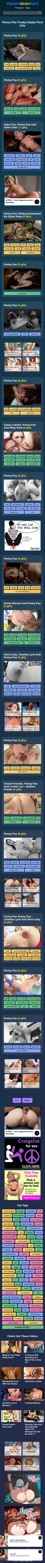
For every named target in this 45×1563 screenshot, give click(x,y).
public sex (9, 1228)
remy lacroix (8, 1284)
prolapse (17, 694)
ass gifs (39, 1224)
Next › (27, 1100)
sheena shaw (35, 1314)
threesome (32, 643)
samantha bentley (11, 1288)
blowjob (38, 1319)
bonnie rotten (9, 1211)
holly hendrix (16, 1301)
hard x (39, 1215)
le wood (38, 1301)
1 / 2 (17, 1100)
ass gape (18, 1319)
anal (6, 64)
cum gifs (30, 1215)
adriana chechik (9, 1237)
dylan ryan (15, 245)
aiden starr (8, 109)
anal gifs (14, 64)
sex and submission (23, 68)
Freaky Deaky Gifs (25, 1561)
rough (18, 163)
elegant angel (9, 1276)
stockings (35, 163)
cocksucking (20, 456)
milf (25, 1267)
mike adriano (9, 460)
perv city (31, 460)
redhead (35, 1006)
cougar (27, 1297)
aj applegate (36, 1280)
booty (18, 1250)
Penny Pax (15, 35)
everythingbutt (29, 818)
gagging (38, 1297)
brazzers (24, 1263)
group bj (30, 456)
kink (38, 64)
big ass (7, 1280)
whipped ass (31, 253)
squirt (16, 1220)
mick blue (28, 1250)
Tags (28, 8)
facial (26, 1288)
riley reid (9, 464)
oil (15, 1280)
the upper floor (22, 167)
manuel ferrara (10, 1254)
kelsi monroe (36, 1306)
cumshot (31, 1237)
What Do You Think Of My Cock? (11, 1356)
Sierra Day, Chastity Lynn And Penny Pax (22, 656)
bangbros (7, 1215)
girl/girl (38, 1245)
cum (20, 1233)
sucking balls (33, 464)
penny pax (9, 68)
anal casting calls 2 (20, 686)
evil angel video (34, 635)
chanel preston (16, 818)
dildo (6, 245)
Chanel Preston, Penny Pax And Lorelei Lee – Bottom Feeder (21, 786)
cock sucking (8, 1271)
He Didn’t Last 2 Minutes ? (9, 1404)
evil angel (12, 113)
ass (37, 504)
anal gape (31, 1211)
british (17, 1310)
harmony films (34, 1228)
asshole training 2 (34, 999)
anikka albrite (13, 1323)
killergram (8, 1241)
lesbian (30, 245)
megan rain (9, 1314)
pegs (37, 159)
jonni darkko (28, 1271)
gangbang (36, 409)
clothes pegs (9, 159)
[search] (39, 13)
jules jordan (7, 1224)
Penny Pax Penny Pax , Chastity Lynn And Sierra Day (22, 919)
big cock (8, 1047)
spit (40, 1211)
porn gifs (25, 1220)
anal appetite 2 (17, 504)
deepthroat (8, 1245)
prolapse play (26, 694)
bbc (17, 1224)
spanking (36, 249)
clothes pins (22, 159)
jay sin (8, 866)
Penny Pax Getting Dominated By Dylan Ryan (22, 215)
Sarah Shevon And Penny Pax (22, 605)
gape (21, 1228)
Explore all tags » (23, 1327)
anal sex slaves (34, 109)
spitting (26, 163)
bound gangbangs (12, 334)
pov (38, 460)
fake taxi (21, 1237)
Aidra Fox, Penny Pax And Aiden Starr (20, 126)
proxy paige (20, 1245)
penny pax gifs (12, 1006)
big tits (24, 1254)
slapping (26, 249)
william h (7, 1263)
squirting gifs (28, 1284)
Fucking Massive (32, 1403)
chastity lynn (10, 690)
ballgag (13, 588)
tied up (36, 68)
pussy (18, 1284)
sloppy (20, 464)
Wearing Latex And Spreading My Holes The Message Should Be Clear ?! (33, 1429)
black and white (35, 1258)
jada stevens (19, 1215)
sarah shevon (34, 639)
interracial (9, 1293)
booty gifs (7, 1319)
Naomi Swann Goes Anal (8, 1425)
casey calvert (9, 456)
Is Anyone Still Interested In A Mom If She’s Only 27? (33, 1358)
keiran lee (7, 1220)
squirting (37, 1288)
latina (6, 1267)
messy (37, 456)
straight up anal (13, 643)
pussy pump (14, 870)
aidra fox (20, 156)
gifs (38, 1293)
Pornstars (19, 8)
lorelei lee (12, 822)
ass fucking (25, 1293)
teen (39, 1250)
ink (31, 1245)
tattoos (21, 1314)
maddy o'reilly (36, 1310)
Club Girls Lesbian (33, 1381)
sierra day (36, 694)
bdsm (32, 64)
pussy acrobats (33, 866)
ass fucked (23, 64)
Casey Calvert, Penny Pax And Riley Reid (20, 426)
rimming (7, 1250)
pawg (40, 1237)
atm (15, 1263)
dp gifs (20, 1211)
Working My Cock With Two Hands (10, 1382)
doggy (16, 1267)
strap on (12, 253)
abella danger (27, 1224)
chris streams (36, 1220)
